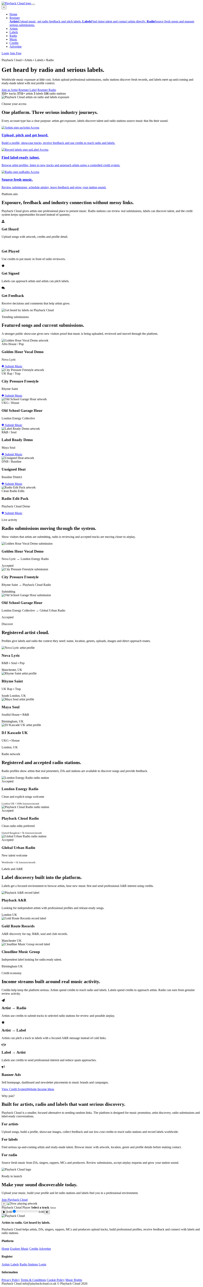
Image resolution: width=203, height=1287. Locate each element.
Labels (14, 32)
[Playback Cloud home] (17, 3)
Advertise (16, 46)
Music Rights (73, 1280)
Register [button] (15, 18)
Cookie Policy (56, 1280)
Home (13, 14)
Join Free (15, 53)
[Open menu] (33, 4)
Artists (14, 28)
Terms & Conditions (33, 1280)
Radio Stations (29, 1264)
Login (5, 53)
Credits (14, 43)
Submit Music (13, 366)
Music (13, 39)
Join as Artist (10, 90)
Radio (13, 35)
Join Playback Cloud (15, 1199)
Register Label (27, 90)
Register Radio (46, 90)
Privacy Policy (11, 1280)
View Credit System (14, 1089)
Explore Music (19, 1248)
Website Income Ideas (40, 1089)
